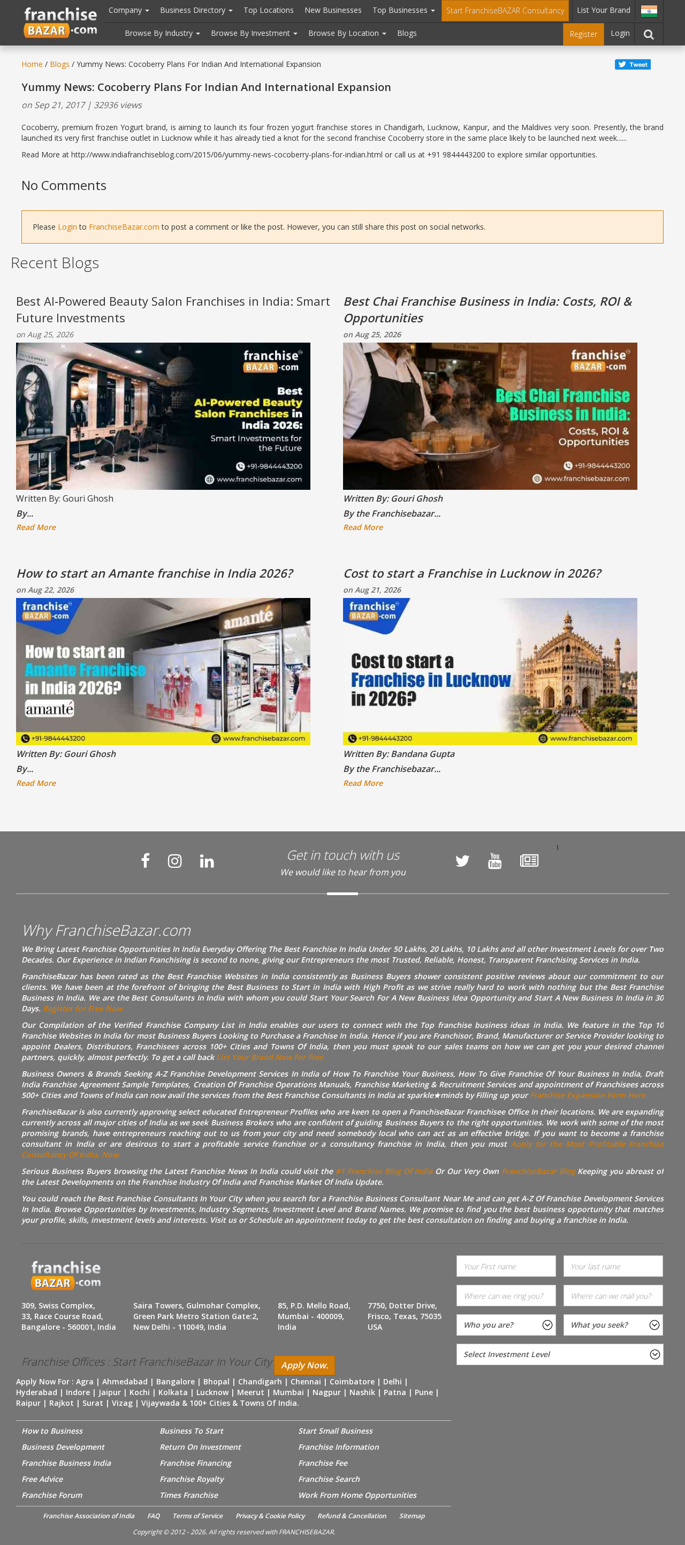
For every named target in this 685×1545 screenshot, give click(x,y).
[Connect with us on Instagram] (175, 861)
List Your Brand (603, 10)
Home (32, 64)
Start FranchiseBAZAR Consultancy (505, 10)
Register (583, 34)
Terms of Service (197, 1515)
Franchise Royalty (191, 1479)
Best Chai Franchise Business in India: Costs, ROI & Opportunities (487, 309)
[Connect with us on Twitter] (462, 861)
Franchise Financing (195, 1463)
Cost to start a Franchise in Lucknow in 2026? (471, 573)
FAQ (153, 1515)
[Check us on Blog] (529, 861)
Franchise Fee (322, 1463)
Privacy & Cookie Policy (270, 1515)
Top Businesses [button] (401, 10)
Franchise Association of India (88, 1515)
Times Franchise (188, 1495)
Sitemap (411, 1515)
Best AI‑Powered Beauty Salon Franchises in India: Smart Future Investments (173, 309)
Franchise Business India (66, 1463)
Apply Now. (304, 1365)
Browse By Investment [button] (251, 33)
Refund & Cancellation (351, 1515)
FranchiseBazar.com (124, 227)
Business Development (62, 1447)
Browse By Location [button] (344, 33)
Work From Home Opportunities (357, 1495)
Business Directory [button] (193, 10)
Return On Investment (200, 1447)
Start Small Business (335, 1431)
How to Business (51, 1431)
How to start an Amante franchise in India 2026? (154, 573)
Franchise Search (329, 1479)
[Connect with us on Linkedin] (207, 861)
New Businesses (333, 10)
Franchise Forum (51, 1495)
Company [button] (126, 10)
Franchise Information (338, 1447)
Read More (36, 527)
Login (620, 33)
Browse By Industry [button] (160, 33)
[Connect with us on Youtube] (495, 861)
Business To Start (191, 1431)
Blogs (407, 33)
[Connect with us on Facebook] (145, 861)
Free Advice (42, 1479)
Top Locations (268, 10)
